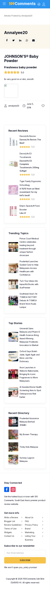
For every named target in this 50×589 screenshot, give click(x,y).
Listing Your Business (30, 538)
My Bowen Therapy (29, 434)
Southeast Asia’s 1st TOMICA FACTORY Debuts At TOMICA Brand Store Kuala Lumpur (28, 300)
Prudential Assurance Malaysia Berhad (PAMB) (29, 421)
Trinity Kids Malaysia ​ (29, 447)
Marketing (29, 532)
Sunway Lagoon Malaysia (27, 459)
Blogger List (9, 521)
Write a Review (11, 517)
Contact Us (9, 536)
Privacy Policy (31, 525)
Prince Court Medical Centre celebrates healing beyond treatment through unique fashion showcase (29, 246)
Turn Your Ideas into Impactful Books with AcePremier (29, 284)
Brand (27, 528)
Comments (25, 4)
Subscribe (25, 560)
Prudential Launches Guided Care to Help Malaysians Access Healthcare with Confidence (29, 268)
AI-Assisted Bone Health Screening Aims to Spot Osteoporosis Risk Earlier (31, 392)
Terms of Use (10, 528)
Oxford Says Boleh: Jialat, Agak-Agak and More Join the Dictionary (30, 356)
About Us (29, 517)
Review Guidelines (12, 525)
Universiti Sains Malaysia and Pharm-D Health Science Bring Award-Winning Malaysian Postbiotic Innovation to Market (30, 336)
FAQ (27, 521)
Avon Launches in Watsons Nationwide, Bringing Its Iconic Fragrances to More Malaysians (29, 374)
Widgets (8, 532)
